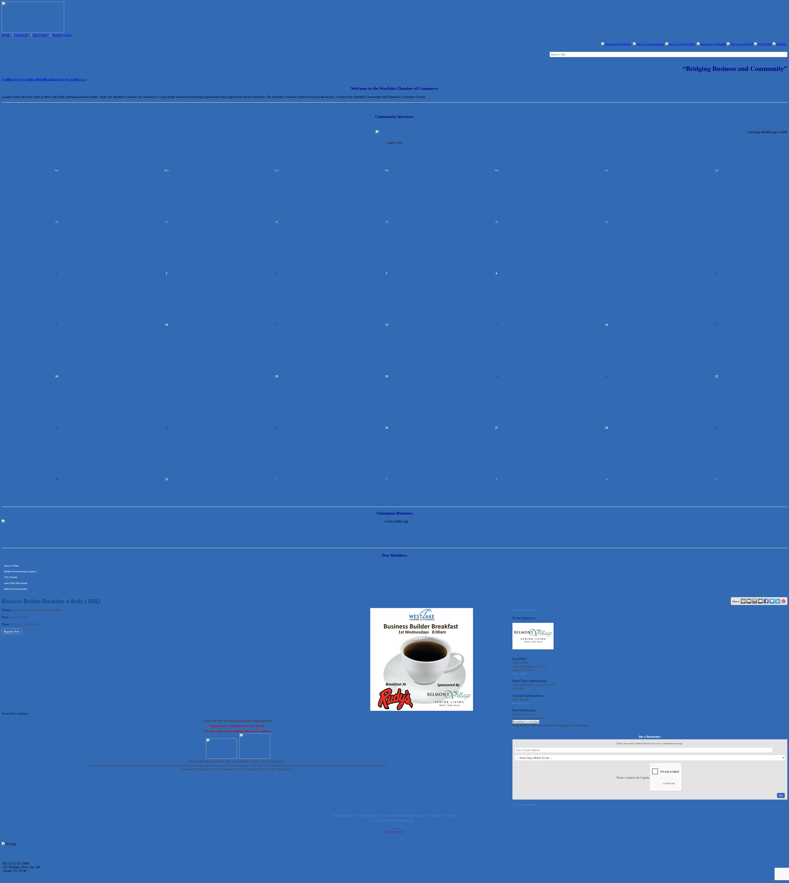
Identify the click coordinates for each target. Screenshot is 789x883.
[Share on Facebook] (766, 601)
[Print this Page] (743, 601)
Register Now (12, 631)
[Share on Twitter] (771, 601)
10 (166, 324)
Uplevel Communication (15, 569)
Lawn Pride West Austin (15, 564)
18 (276, 376)
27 (496, 427)
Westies (48, 79)
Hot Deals (384, 815)
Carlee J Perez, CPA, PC (16, 587)
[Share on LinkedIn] (777, 601)
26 (386, 427)
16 (56, 376)
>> (785, 142)
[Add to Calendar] (754, 601)
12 (386, 324)
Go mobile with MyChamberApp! (394, 820)
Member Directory (19, 79)
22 (716, 376)
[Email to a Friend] (748, 601)
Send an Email (520, 703)
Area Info (34, 79)
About (6, 79)
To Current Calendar (524, 610)
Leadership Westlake (63, 79)
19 (386, 376)
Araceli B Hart (11, 575)
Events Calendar (366, 815)
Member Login (62, 35)
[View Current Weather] (760, 601)
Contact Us (21, 35)
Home (6, 35)
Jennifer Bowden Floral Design (19, 581)
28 (606, 427)
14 (606, 324)
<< (3, 142)
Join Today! (40, 35)
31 (166, 479)
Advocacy (80, 79)
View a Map (519, 674)
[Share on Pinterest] (783, 601)
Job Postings (434, 815)
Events (41, 79)
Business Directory (343, 815)
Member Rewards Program (408, 815)
